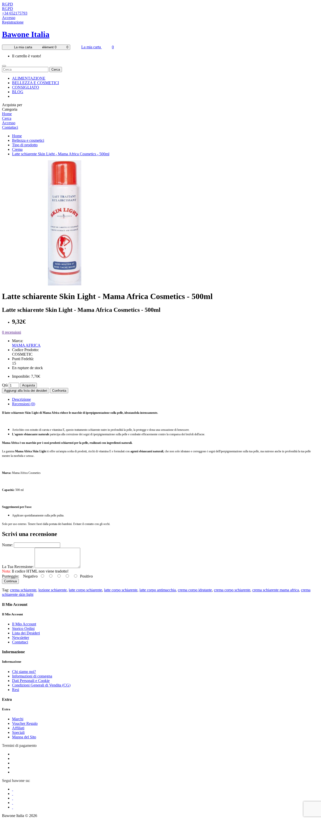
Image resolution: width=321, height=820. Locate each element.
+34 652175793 (14, 13)
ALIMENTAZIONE (28, 78)
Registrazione (13, 22)
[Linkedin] (12, 798)
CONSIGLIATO (25, 87)
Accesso (8, 18)
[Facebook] (12, 789)
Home (7, 114)
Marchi (17, 719)
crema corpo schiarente (232, 590)
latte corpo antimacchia (157, 590)
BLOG (17, 92)
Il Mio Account (24, 624)
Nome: (7, 545)
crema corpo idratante (195, 590)
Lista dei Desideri (26, 633)
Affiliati (18, 728)
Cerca (55, 69)
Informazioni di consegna (32, 676)
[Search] (4, 66)
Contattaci (10, 127)
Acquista (28, 385)
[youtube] (12, 807)
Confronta (59, 390)
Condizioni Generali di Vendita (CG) (41, 685)
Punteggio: (10, 576)
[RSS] (12, 802)
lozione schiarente (52, 590)
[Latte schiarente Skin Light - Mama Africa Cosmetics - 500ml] (64, 284)
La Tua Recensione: (18, 567)
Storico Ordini (23, 628)
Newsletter (20, 637)
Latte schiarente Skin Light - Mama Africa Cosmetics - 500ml (60, 154)
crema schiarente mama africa (275, 590)
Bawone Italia (25, 34)
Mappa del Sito (24, 737)
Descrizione (21, 399)
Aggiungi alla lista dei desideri (25, 390)
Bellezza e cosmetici (28, 140)
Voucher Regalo (25, 723)
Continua (10, 581)
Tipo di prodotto (25, 145)
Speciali (18, 732)
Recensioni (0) (23, 404)
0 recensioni (11, 332)
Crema (17, 149)
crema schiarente (23, 590)
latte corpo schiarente (85, 590)
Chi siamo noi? (24, 671)
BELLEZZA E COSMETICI (35, 83)
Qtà (5, 385)
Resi (15, 690)
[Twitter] (12, 793)
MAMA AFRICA (26, 345)
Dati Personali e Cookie (31, 680)
